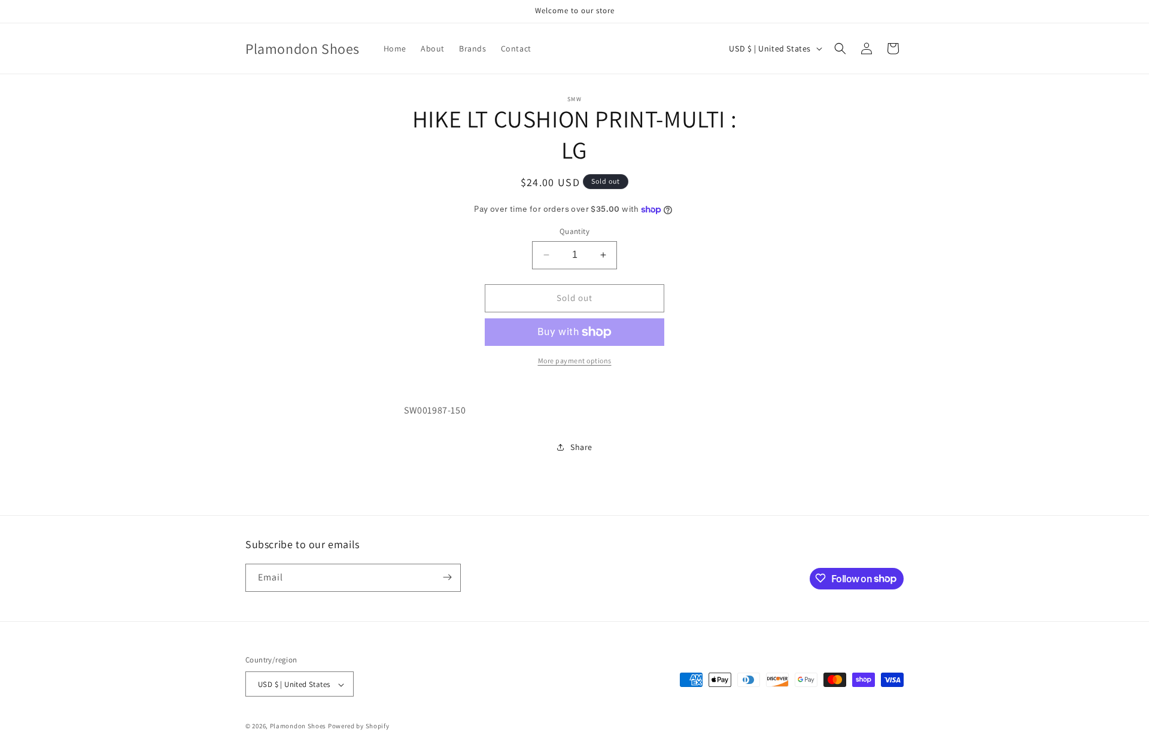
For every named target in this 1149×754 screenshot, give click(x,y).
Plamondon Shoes (298, 726)
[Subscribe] (447, 577)
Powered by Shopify (359, 726)
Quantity (574, 231)
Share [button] (581, 447)
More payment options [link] (575, 360)
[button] (840, 48)
